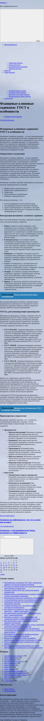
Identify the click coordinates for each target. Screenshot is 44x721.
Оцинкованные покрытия (18, 67)
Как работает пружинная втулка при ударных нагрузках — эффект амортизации (20, 610)
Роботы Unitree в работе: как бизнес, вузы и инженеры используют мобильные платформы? (24, 625)
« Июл (2, 574)
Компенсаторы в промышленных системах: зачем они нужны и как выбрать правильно (24, 595)
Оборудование (9, 669)
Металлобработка (10, 663)
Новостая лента (10, 665)
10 (1, 565)
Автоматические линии (17, 91)
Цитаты (7, 679)
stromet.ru (3, 3)
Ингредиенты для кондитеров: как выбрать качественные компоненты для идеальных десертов (23, 639)
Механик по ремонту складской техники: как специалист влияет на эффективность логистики (22, 618)
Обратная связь (9, 691)
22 (14, 567)
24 (1, 570)
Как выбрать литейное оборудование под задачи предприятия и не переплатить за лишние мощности (23, 646)
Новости (7, 70)
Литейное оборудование (17, 93)
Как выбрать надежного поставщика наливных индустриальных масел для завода (21, 635)
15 (14, 565)
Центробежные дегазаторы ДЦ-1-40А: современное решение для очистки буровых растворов (23, 583)
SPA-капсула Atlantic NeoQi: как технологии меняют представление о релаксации (23, 587)
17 (1, 567)
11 (4, 565)
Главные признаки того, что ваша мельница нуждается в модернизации (20, 606)
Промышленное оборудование (20, 96)
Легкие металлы (14, 65)
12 (6, 565)
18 (4, 567)
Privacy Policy (9, 689)
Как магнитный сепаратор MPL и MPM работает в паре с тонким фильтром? (22, 614)
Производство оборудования (19, 94)
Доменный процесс (16, 63)
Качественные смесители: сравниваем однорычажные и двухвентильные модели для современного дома (24, 599)
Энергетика (8, 98)
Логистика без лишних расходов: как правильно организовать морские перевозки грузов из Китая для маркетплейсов (23, 630)
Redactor (11, 120)
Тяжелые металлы (15, 69)
